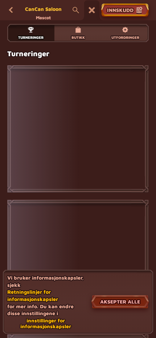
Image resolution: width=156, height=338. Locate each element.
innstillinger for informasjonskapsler (45, 323)
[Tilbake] (10, 10)
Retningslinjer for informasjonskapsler (32, 295)
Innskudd (120, 10)
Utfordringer (125, 37)
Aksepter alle (120, 301)
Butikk (78, 37)
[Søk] (75, 10)
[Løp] (91, 10)
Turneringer (31, 37)
